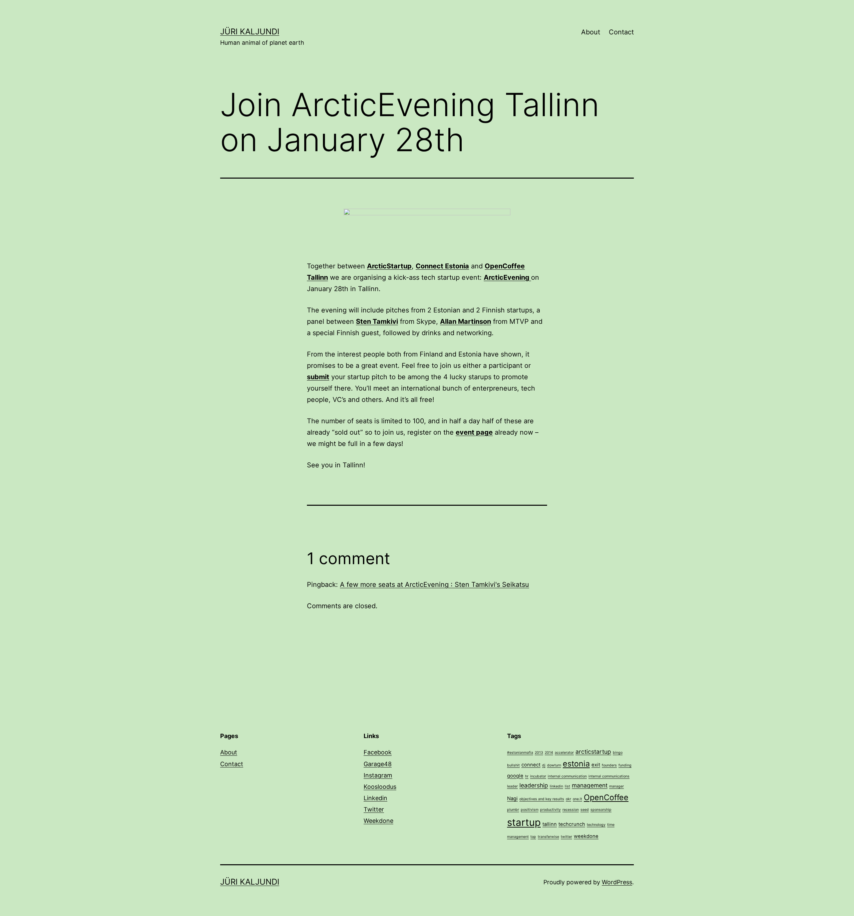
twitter (566, 837)
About (590, 32)
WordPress (617, 882)
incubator (538, 776)
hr (526, 776)
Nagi (512, 798)
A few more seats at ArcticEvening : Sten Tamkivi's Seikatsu (434, 585)
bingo (617, 752)
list (567, 786)
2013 (539, 752)
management (589, 785)
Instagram (378, 775)
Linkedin (375, 798)
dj (543, 765)
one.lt (577, 799)
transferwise (548, 837)
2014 (549, 752)
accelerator (564, 752)
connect (530, 765)
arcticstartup (593, 751)
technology (596, 825)
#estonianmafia (520, 752)
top (533, 837)
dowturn (554, 765)
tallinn (549, 824)
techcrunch (571, 824)
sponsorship (600, 810)
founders (609, 765)
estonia (576, 763)
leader (512, 786)
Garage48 (378, 763)
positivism (529, 810)
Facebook (378, 752)
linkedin (556, 786)
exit (595, 765)
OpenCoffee (606, 797)
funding (624, 765)
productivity (550, 810)
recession (570, 810)
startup (524, 822)
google (515, 776)
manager (616, 786)
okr (568, 799)
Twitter (374, 809)
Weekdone (378, 820)
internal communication (567, 776)
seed (584, 810)
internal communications (608, 776)
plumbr (513, 810)
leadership (533, 785)
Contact (621, 32)
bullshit (513, 765)
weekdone (586, 836)
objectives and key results (541, 799)
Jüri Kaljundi (249, 31)
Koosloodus (380, 786)
